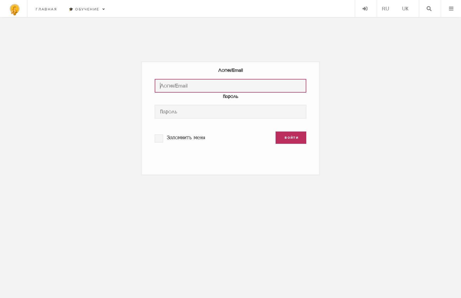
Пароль (230, 96)
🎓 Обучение (85, 9)
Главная (46, 9)
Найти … (429, 8)
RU (385, 9)
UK (405, 9)
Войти (365, 8)
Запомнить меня (186, 137)
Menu (451, 8)
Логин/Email (230, 70)
